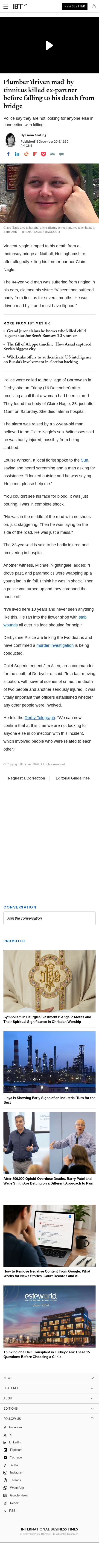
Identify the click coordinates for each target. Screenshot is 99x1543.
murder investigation (55, 645)
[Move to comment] (61, 154)
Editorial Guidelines (73, 778)
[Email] (52, 154)
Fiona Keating (35, 135)
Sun (84, 460)
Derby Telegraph (40, 717)
